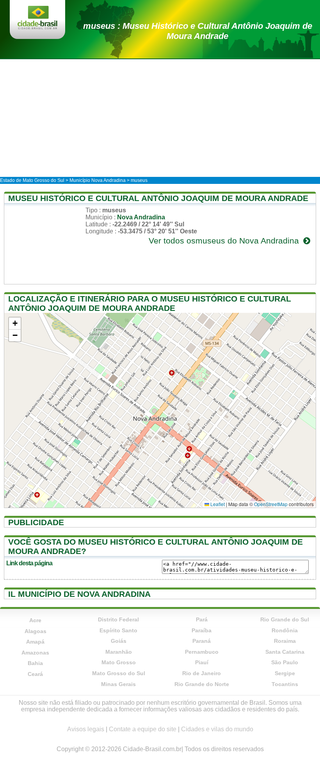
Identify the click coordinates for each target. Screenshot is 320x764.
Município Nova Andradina (97, 180)
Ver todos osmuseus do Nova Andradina (225, 240)
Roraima (285, 641)
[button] (15, 324)
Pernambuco (202, 652)
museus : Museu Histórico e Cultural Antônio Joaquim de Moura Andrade (197, 31)
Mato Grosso (118, 662)
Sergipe (285, 673)
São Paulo (284, 662)
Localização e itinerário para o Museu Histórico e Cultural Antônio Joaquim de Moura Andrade (149, 303)
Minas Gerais (118, 684)
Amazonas (35, 652)
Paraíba (202, 630)
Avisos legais (85, 729)
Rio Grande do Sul (284, 619)
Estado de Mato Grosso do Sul (32, 180)
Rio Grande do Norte (201, 684)
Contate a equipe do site (142, 729)
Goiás (118, 641)
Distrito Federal (118, 619)
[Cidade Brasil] (37, 18)
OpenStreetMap (271, 504)
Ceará (35, 674)
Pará (202, 619)
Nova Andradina (141, 217)
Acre (35, 620)
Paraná (201, 641)
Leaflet (217, 504)
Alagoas (35, 631)
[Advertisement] (160, 117)
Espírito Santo (118, 630)
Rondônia (285, 630)
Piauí (201, 662)
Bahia (35, 663)
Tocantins (285, 684)
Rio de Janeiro (201, 673)
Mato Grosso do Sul (118, 673)
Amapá (35, 642)
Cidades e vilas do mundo (217, 729)
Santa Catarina (284, 652)
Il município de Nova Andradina (79, 593)
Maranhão (118, 652)
